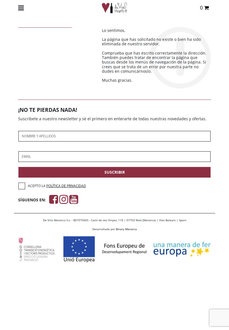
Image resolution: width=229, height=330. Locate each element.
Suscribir (114, 172)
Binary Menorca (126, 229)
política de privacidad (66, 185)
